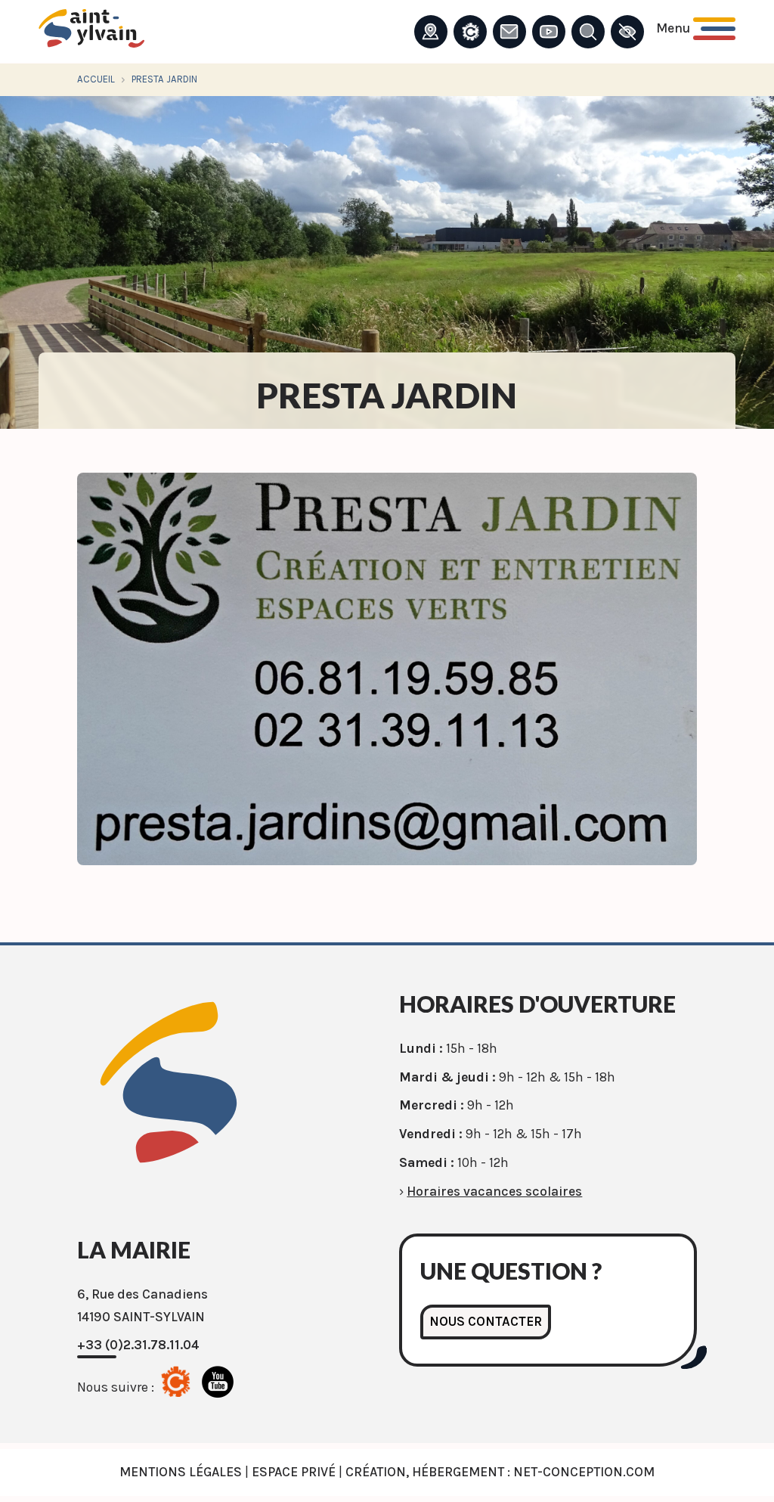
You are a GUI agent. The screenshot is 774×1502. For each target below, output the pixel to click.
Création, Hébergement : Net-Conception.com (500, 1471)
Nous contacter (485, 1321)
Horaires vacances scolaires (494, 1191)
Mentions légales (180, 1471)
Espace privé (294, 1471)
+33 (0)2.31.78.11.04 (138, 1344)
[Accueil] (91, 32)
